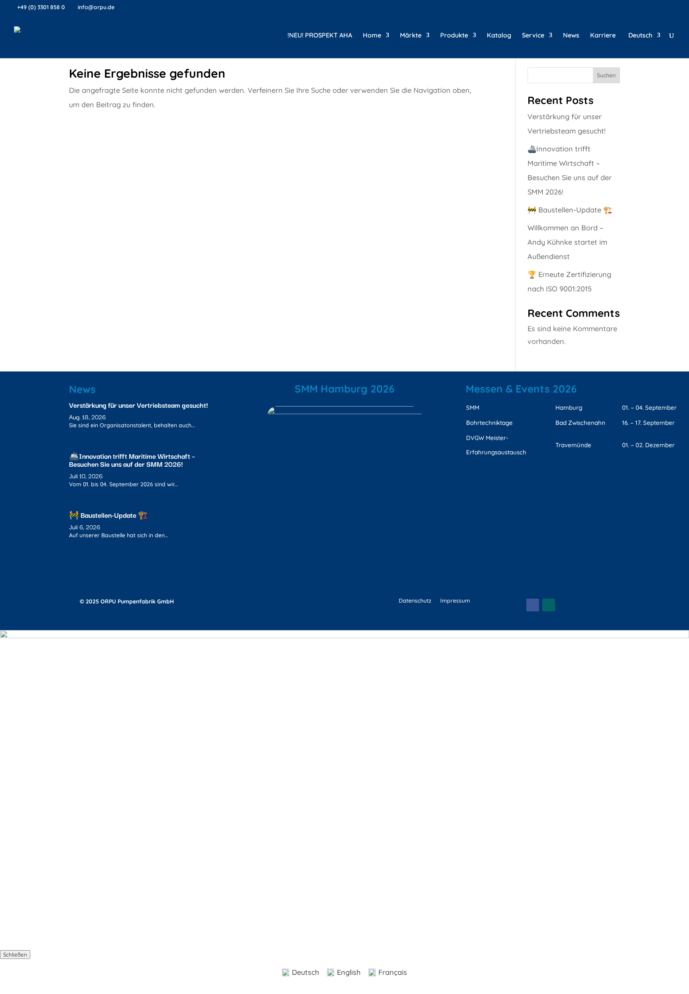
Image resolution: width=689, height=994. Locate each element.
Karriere (603, 35)
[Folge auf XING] (548, 605)
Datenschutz (415, 601)
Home (372, 35)
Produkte (454, 35)
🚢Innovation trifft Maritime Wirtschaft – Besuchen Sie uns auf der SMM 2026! (132, 459)
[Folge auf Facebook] (532, 605)
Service (533, 35)
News (571, 35)
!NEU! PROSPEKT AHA (319, 35)
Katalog (499, 35)
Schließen (15, 954)
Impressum (455, 601)
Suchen (606, 75)
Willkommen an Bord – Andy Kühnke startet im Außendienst (567, 242)
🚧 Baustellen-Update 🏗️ (570, 209)
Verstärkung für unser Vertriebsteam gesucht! (138, 404)
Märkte (410, 35)
